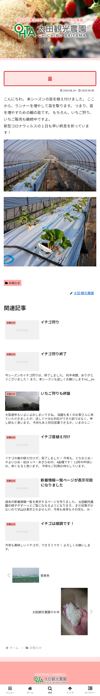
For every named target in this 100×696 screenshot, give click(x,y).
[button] (90, 507)
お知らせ (14, 283)
